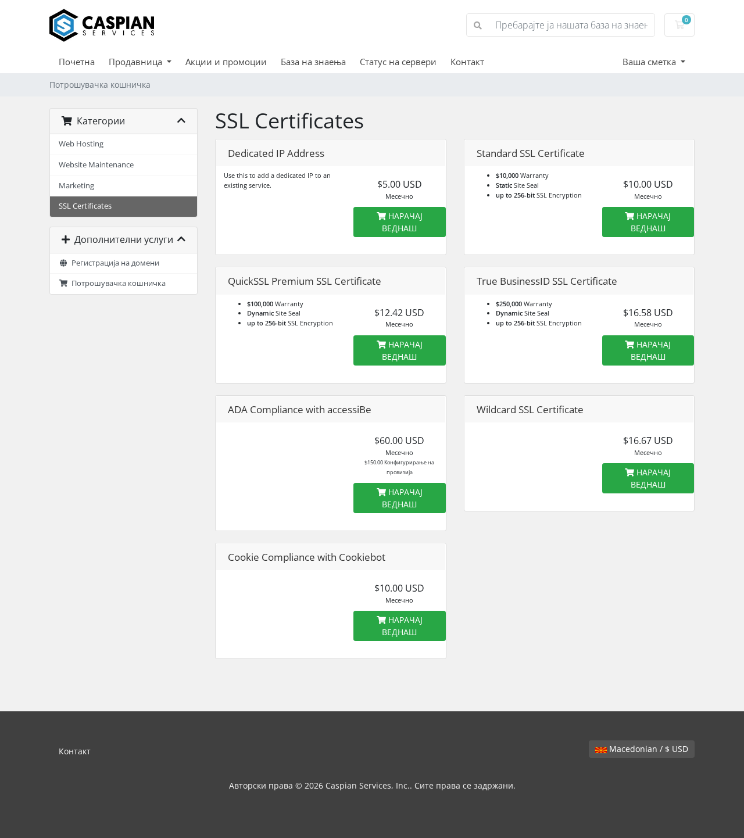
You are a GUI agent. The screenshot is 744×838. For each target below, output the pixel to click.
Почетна (77, 61)
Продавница (136, 61)
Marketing (76, 186)
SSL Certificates (85, 206)
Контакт (467, 61)
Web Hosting (81, 144)
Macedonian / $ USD (647, 748)
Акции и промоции (226, 61)
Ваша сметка (650, 61)
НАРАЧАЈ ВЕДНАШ (402, 222)
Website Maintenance (96, 165)
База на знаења (313, 61)
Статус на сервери (398, 61)
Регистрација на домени (113, 263)
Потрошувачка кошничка (117, 283)
